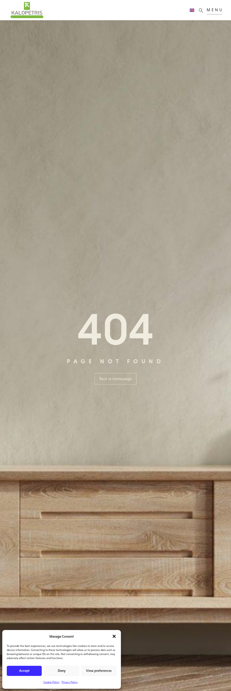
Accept (24, 671)
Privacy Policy (70, 682)
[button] (114, 636)
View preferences (99, 671)
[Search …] (202, 10)
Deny (62, 671)
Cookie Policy (51, 682)
